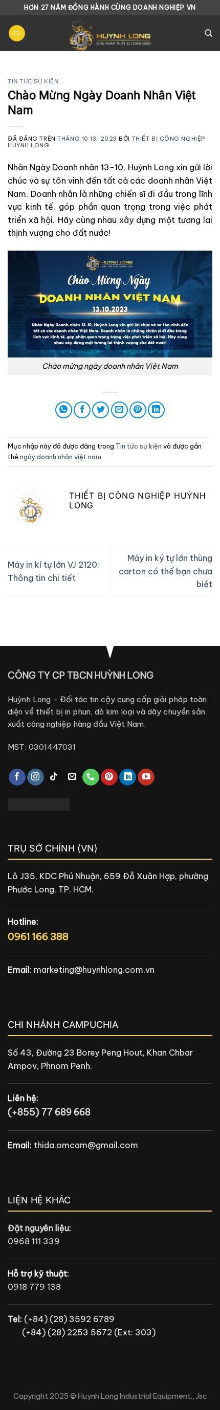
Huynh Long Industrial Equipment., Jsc (142, 1396)
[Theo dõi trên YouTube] (146, 777)
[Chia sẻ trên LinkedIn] (156, 409)
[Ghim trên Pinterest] (137, 409)
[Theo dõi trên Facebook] (17, 777)
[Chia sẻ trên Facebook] (82, 409)
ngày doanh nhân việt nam (60, 457)
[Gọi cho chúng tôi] (90, 777)
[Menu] (17, 33)
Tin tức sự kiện (33, 81)
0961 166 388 (38, 936)
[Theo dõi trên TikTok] (54, 777)
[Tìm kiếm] (208, 33)
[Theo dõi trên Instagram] (35, 777)
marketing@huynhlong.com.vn (94, 970)
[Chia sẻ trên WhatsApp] (63, 409)
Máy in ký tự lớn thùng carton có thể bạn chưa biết (165, 571)
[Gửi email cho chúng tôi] (72, 777)
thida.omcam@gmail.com (86, 1145)
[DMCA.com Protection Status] (39, 803)
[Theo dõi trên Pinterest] (109, 777)
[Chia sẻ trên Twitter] (100, 409)
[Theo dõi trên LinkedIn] (127, 777)
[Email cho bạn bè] (119, 409)
